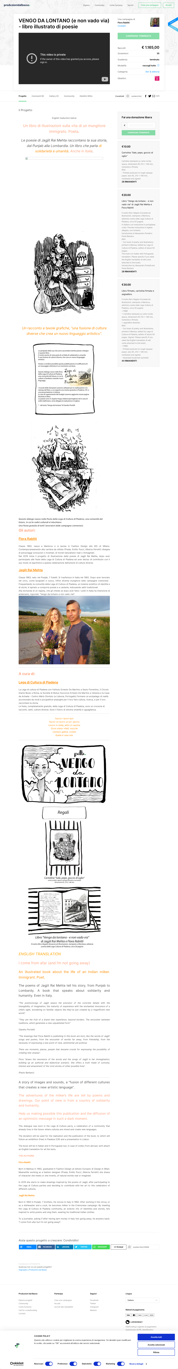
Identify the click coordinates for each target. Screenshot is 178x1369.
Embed (118, 1247)
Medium (93, 1310)
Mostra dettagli (136, 1364)
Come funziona (116, 5)
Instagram (94, 1307)
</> (157, 96)
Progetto (22, 96)
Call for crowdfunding (28, 1310)
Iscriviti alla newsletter (63, 1307)
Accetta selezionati (156, 1345)
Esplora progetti (25, 1300)
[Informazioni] (158, 65)
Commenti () (38, 96)
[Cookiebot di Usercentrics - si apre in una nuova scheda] (16, 1364)
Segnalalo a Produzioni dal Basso (33, 1270)
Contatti (122, 26)
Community (99, 5)
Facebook (94, 1300)
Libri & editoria (152, 71)
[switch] (73, 1364)
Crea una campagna (149, 5)
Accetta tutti (156, 1337)
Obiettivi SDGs (86, 96)
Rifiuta (156, 1352)
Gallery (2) (54, 96)
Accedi (168, 5)
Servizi (130, 5)
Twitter (93, 1303)
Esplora (86, 5)
